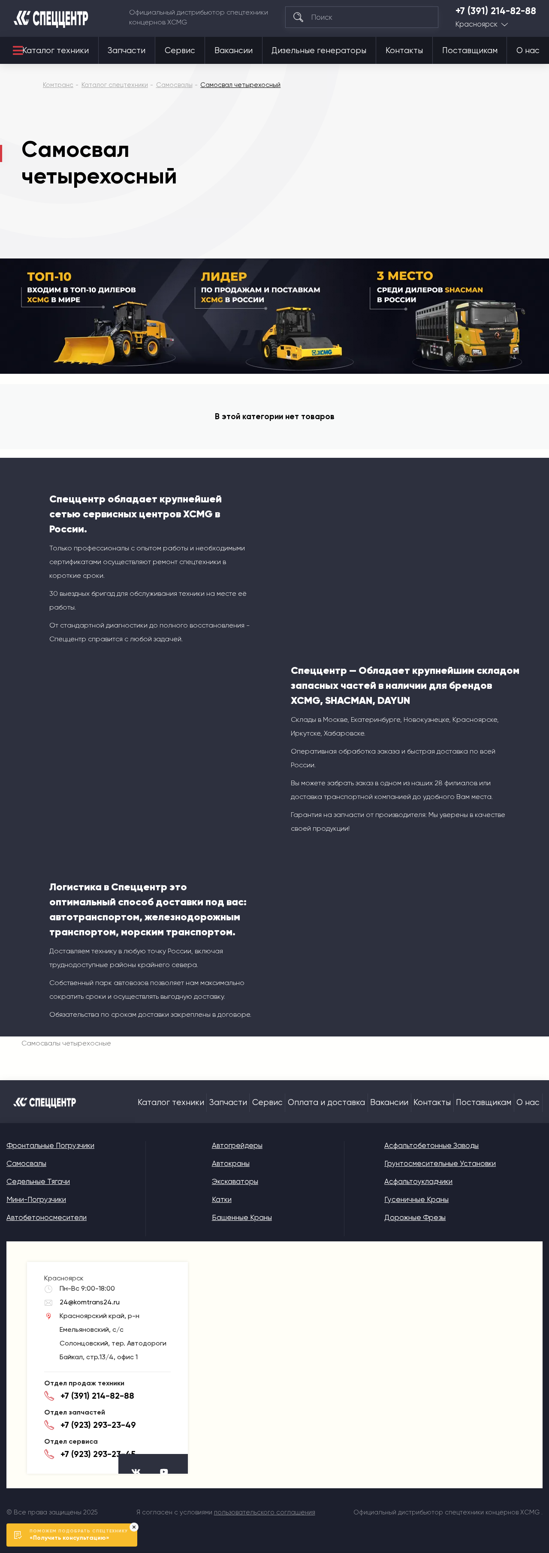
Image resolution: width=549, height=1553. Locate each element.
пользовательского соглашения (264, 1512)
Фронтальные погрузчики (50, 1145)
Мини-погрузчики (36, 1199)
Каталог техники (55, 50)
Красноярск (476, 24)
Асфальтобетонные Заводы (431, 1145)
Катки (222, 1199)
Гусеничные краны (416, 1199)
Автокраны (231, 1163)
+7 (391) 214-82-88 (495, 11)
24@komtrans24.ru (90, 1302)
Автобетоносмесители (46, 1217)
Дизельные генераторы (318, 50)
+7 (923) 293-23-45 (98, 1454)
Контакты (404, 50)
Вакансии (233, 50)
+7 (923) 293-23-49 (98, 1425)
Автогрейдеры (237, 1145)
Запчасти (126, 50)
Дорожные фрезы (415, 1217)
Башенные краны (242, 1217)
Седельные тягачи (38, 1181)
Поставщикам (470, 50)
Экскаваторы (235, 1181)
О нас (528, 50)
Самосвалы (26, 1163)
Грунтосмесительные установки (440, 1163)
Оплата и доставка (326, 1102)
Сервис (180, 50)
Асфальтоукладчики (418, 1181)
